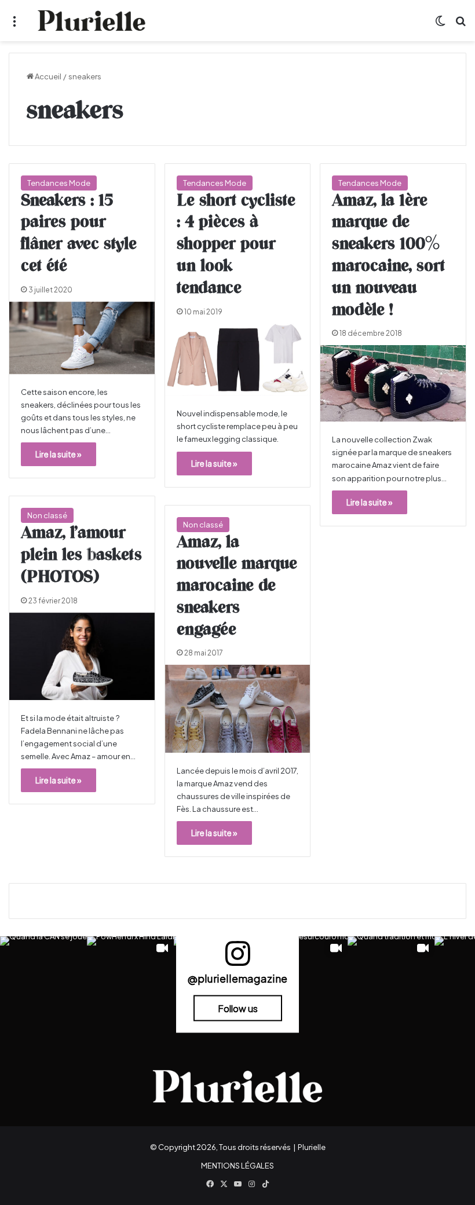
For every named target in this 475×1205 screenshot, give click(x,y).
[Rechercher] (460, 25)
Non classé (47, 515)
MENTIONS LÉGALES (237, 1165)
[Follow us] (237, 958)
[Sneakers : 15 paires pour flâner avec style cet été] (82, 338)
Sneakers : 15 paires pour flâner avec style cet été (79, 233)
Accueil (47, 76)
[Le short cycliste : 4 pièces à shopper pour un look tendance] (237, 360)
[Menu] (14, 25)
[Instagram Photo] (43, 979)
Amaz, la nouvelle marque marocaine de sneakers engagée (237, 586)
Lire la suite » (58, 454)
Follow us (238, 1008)
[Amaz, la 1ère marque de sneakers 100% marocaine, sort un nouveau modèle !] (393, 383)
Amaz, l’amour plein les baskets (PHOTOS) (81, 555)
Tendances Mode (58, 183)
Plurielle (312, 1147)
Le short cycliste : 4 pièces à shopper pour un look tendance (236, 244)
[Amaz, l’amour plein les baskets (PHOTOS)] (82, 656)
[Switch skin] (440, 25)
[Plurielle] (91, 20)
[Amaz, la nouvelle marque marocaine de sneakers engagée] (237, 708)
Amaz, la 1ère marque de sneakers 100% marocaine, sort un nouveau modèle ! (388, 255)
